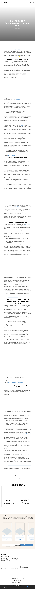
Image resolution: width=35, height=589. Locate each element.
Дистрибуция (13, 570)
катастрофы (17, 206)
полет (22, 125)
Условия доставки (3, 570)
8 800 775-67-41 (5, 556)
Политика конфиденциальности (24, 570)
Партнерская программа (14, 568)
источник (18, 99)
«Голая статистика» (12, 219)
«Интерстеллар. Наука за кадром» (15, 382)
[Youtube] (14, 580)
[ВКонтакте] (16, 580)
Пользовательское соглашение (24, 569)
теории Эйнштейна (27, 433)
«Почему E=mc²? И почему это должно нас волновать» (19, 464)
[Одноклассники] (18, 580)
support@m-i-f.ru (15, 558)
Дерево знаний (3, 568)
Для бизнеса (12, 571)
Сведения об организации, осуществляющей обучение (24, 567)
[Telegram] (20, 580)
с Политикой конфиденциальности (17, 586)
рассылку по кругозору (12, 469)
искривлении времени (12, 306)
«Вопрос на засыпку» (12, 155)
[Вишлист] (31, 3)
